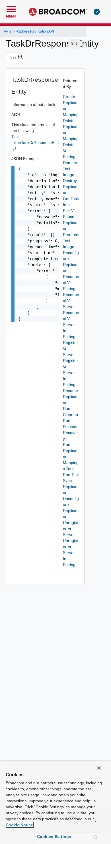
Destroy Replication (70, 186)
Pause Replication (70, 222)
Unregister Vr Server (70, 528)
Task (15, 136)
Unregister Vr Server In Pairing (70, 552)
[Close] (99, 768)
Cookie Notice (19, 825)
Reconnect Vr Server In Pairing (71, 324)
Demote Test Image (70, 168)
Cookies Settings (54, 836)
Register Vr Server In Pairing (70, 372)
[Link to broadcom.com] (58, 11)
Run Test (71, 474)
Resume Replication (70, 396)
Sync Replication (70, 486)
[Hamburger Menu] (11, 8)
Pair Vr (69, 210)
